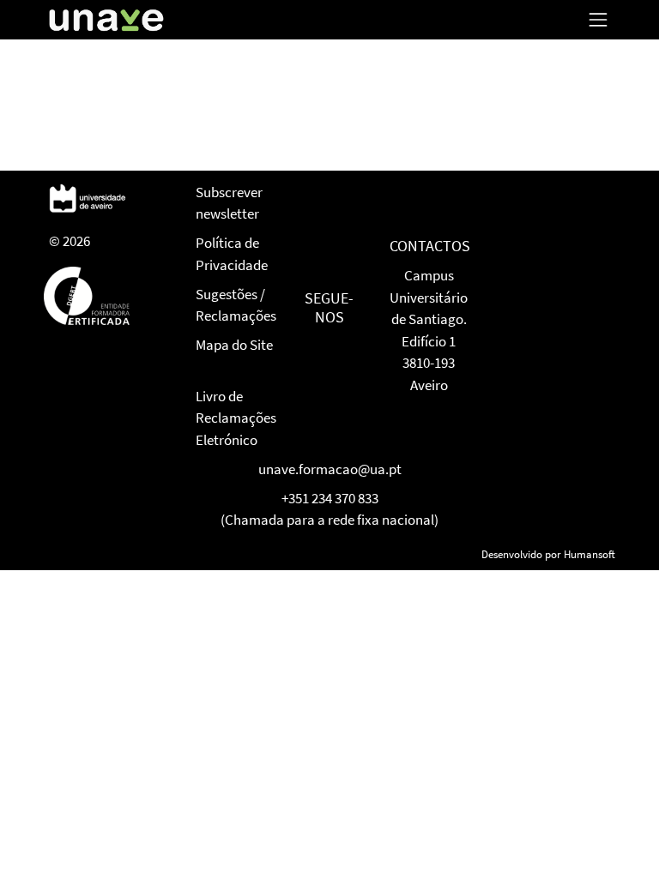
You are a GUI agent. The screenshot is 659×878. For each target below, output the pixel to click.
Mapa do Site (234, 344)
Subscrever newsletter (229, 203)
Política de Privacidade (232, 253)
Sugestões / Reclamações (236, 305)
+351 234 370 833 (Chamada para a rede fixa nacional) (329, 509)
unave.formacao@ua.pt (330, 469)
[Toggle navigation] (598, 19)
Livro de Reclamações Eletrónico (236, 418)
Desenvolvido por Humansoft (548, 554)
